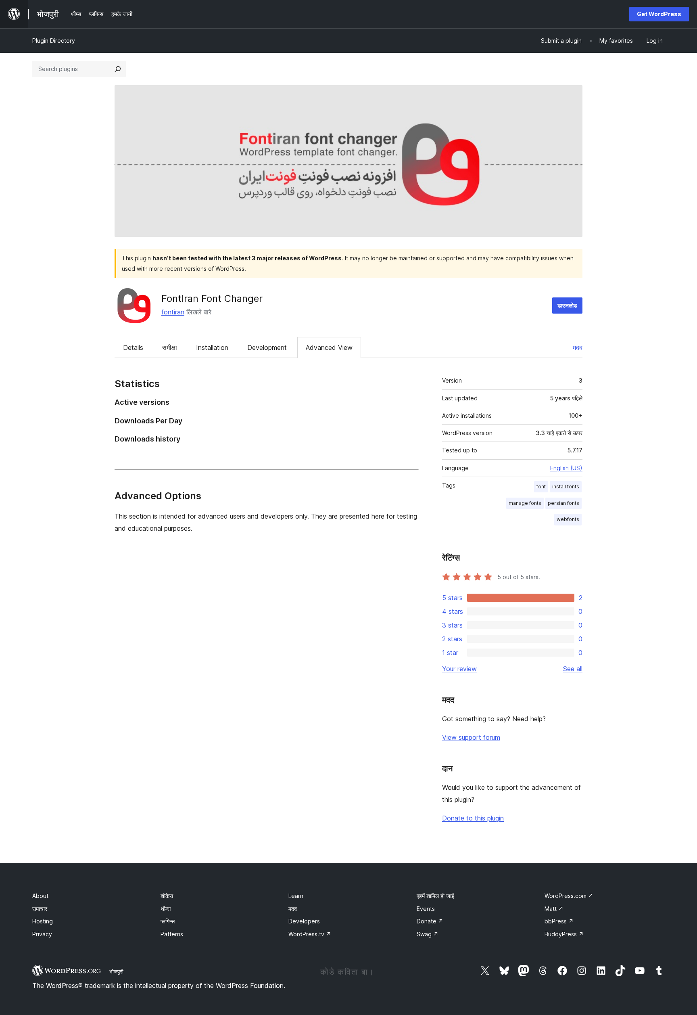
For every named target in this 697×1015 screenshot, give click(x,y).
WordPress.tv (309, 934)
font (541, 486)
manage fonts (525, 503)
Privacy (42, 934)
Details (133, 347)
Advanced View (329, 347)
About (40, 895)
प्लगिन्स (168, 921)
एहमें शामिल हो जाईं (435, 895)
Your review (459, 669)
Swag (427, 934)
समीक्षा (169, 347)
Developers (304, 921)
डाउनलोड (567, 305)
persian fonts (563, 503)
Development (267, 347)
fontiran (172, 312)
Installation (212, 347)
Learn (295, 895)
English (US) (566, 468)
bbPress (559, 921)
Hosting (42, 921)
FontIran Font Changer (212, 298)
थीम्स (166, 908)
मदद (577, 347)
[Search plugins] (118, 69)
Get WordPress (659, 13)
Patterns (172, 934)
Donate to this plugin (473, 818)
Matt (554, 908)
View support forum (471, 737)
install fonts (565, 486)
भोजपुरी (116, 971)
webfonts (568, 519)
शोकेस (167, 895)
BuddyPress (564, 934)
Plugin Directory (53, 40)
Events (426, 908)
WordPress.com (569, 895)
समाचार (39, 908)
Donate (430, 921)
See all (572, 669)
